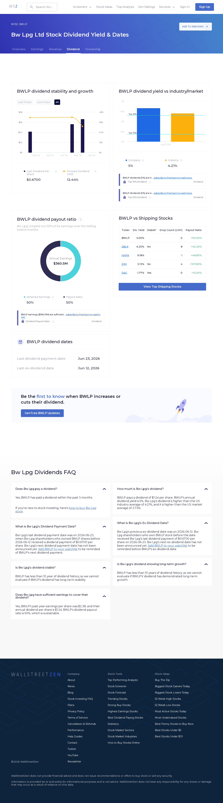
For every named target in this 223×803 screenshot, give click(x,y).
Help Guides (75, 736)
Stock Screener (117, 686)
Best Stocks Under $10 (169, 736)
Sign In (185, 7)
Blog (70, 692)
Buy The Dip (162, 680)
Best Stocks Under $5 (168, 730)
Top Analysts (125, 7)
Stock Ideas (104, 7)
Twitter (72, 749)
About (71, 680)
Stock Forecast (117, 692)
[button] (60, 489)
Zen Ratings (146, 7)
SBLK (125, 246)
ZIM (124, 264)
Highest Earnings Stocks (123, 711)
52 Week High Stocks (168, 698)
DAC (124, 272)
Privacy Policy (76, 711)
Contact (72, 742)
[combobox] (42, 7)
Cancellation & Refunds (82, 723)
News (71, 686)
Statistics (113, 723)
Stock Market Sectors (121, 730)
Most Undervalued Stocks (170, 717)
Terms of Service (78, 717)
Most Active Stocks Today (170, 711)
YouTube (73, 755)
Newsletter (74, 761)
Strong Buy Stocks (119, 705)
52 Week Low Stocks (167, 705)
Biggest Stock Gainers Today (172, 686)
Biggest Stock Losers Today (172, 692)
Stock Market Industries (122, 736)
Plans (71, 705)
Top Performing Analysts (123, 680)
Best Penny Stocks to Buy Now (174, 723)
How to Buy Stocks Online (124, 742)
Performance (76, 730)
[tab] (18, 49)
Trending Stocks (117, 698)
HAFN (125, 255)
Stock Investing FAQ (80, 698)
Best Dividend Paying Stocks (125, 717)
